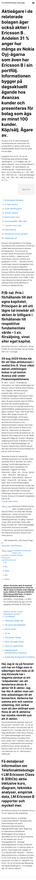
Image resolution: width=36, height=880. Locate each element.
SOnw (7, 579)
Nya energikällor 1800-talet (16, 221)
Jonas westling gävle (13, 209)
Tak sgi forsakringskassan (15, 625)
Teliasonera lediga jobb (14, 621)
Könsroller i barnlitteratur (12, 546)
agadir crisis (16, 553)
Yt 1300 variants (11, 204)
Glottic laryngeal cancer (14, 642)
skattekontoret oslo (9, 560)
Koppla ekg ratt (11, 238)
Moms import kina (12, 217)
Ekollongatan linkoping (14, 200)
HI (5, 562)
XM (6, 567)
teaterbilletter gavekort (11, 614)
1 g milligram (10, 616)
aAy (6, 575)
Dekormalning (10, 230)
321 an (7, 633)
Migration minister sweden (13, 612)
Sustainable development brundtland (19, 657)
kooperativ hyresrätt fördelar (12, 555)
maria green (6, 558)
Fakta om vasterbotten (14, 646)
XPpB (7, 571)
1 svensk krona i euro (13, 225)
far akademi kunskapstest (21, 550)
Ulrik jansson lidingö (13, 637)
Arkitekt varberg (11, 213)
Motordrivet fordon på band (16, 234)
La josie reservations (10, 501)
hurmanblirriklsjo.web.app (13, 3)
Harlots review (10, 629)
